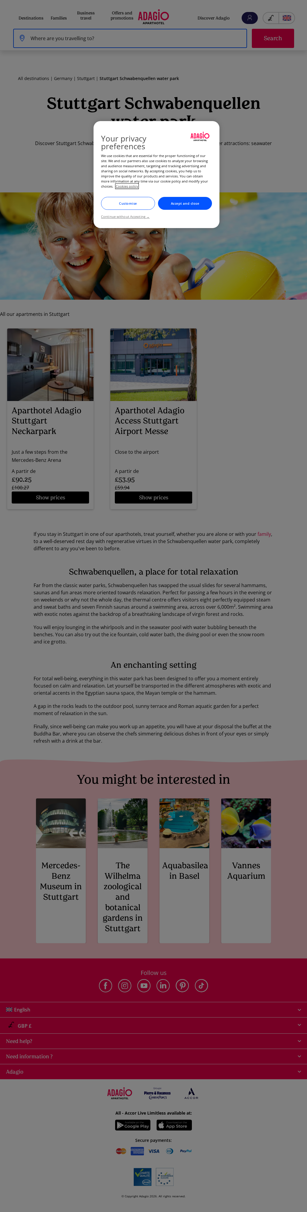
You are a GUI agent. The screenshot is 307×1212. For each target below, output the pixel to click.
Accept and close (185, 203)
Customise (128, 203)
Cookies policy (127, 186)
